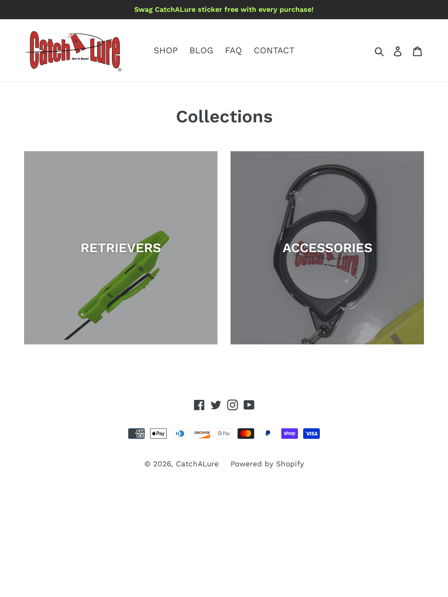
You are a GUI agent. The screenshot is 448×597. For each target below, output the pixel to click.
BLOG (201, 50)
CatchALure (197, 463)
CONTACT (274, 50)
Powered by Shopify (267, 463)
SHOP (166, 50)
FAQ (233, 50)
